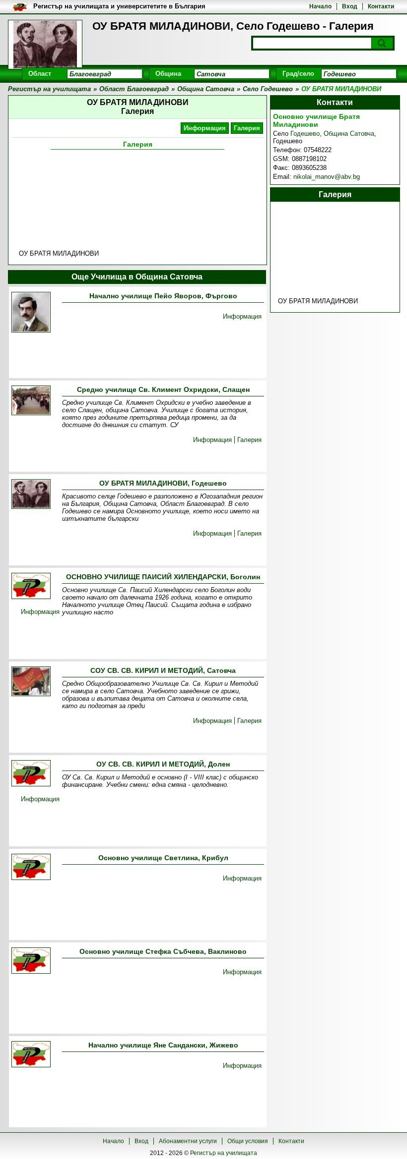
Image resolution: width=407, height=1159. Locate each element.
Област (39, 73)
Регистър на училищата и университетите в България (119, 6)
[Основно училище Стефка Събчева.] (31, 961)
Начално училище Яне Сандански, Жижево (163, 1045)
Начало (320, 6)
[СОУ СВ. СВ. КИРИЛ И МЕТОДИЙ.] (31, 682)
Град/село (298, 73)
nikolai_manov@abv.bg (326, 176)
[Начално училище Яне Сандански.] (31, 1055)
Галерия (247, 128)
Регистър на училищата (223, 1153)
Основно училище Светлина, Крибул (163, 858)
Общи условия (247, 1141)
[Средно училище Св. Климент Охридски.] (31, 401)
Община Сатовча (349, 133)
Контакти (381, 6)
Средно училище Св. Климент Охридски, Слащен (163, 389)
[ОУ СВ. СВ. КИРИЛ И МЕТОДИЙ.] (31, 774)
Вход (349, 6)
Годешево (305, 133)
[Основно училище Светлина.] (31, 868)
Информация (205, 128)
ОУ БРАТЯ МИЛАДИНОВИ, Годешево (163, 483)
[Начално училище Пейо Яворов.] (31, 313)
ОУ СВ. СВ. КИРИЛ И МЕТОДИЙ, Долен (163, 764)
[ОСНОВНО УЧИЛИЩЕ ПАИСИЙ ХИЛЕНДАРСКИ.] (31, 587)
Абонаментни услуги (188, 1141)
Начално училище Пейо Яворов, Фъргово (163, 296)
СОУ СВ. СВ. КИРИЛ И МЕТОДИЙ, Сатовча (163, 670)
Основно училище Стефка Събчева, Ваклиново (163, 951)
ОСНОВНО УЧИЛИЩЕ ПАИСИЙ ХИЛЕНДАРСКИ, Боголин (163, 577)
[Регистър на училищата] (45, 44)
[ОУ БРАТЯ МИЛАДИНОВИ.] (31, 494)
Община (168, 73)
